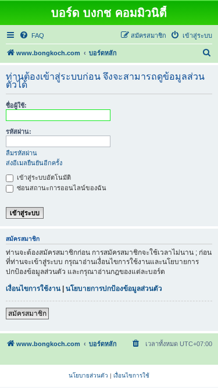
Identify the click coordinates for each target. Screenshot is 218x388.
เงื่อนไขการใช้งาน (33, 288)
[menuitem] (31, 35)
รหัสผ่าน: (18, 131)
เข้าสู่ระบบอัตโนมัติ (43, 177)
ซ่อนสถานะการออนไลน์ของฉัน (60, 187)
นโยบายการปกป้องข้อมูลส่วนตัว (114, 288)
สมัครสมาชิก (27, 313)
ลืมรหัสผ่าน (21, 152)
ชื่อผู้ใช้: (16, 105)
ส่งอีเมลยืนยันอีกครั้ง (34, 162)
